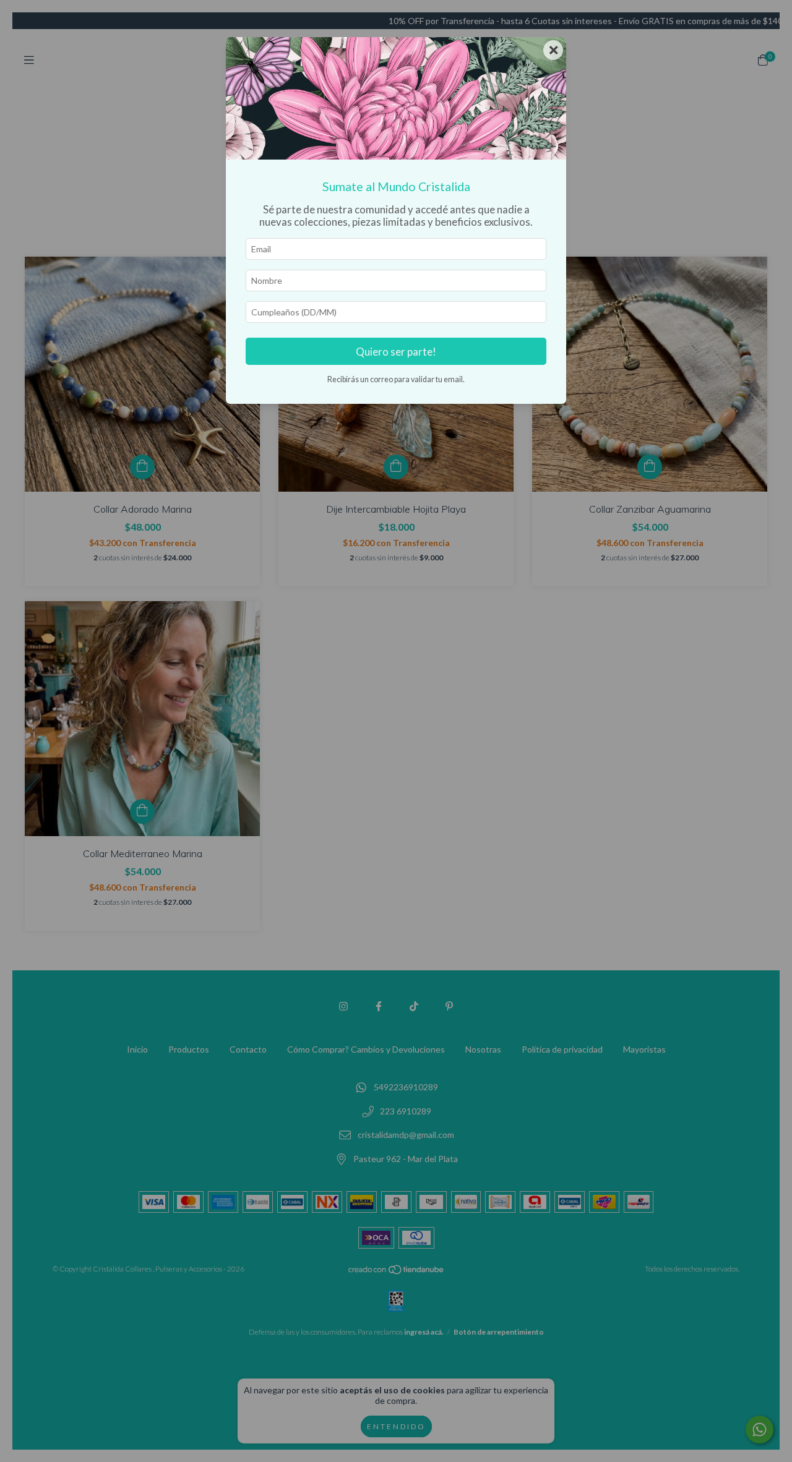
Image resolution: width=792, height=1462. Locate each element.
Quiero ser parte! (396, 351)
